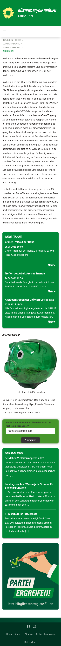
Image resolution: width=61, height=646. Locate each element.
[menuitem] (9, 634)
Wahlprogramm (11, 47)
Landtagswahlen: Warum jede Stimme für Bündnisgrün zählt (29, 485)
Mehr (51, 265)
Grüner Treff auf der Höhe (19, 242)
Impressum (49, 634)
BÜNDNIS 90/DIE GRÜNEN (37, 10)
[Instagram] (34, 626)
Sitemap (29, 634)
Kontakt (18, 634)
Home (9, 634)
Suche (38, 634)
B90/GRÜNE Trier (11, 40)
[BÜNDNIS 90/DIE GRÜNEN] (8, 13)
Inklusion (8, 51)
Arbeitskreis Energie (20, 282)
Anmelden (30, 440)
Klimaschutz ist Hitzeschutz (21, 514)
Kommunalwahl (11, 43)
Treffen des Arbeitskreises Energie (25, 273)
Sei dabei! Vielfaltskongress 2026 (24, 458)
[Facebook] (29, 626)
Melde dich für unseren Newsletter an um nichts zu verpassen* (28, 424)
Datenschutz (30, 642)
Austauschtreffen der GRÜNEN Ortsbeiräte (29, 299)
